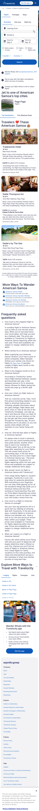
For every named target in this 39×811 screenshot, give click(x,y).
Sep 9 (9, 42)
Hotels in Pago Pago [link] (9, 594)
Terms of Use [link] (7, 747)
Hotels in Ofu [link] (6, 581)
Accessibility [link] (7, 754)
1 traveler (5, 56)
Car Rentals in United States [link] (11, 718)
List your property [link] (8, 677)
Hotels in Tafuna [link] (8, 598)
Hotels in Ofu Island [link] (9, 585)
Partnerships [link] (7, 681)
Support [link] (5, 767)
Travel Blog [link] (6, 732)
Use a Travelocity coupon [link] (11, 781)
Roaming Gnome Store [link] (10, 691)
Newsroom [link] (6, 684)
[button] (19, 566)
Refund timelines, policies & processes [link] (15, 777)
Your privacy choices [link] (9, 758)
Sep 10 (27, 42)
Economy (17, 56)
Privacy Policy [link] (7, 740)
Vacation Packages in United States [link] (14, 711)
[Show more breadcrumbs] (3, 8)
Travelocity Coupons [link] (9, 725)
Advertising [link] (6, 695)
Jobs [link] (4, 674)
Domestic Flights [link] (8, 714)
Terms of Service (22, 809)
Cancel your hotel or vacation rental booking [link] (16, 770)
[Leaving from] (19, 28)
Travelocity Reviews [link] (9, 721)
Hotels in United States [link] (10, 704)
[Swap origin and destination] (33, 31)
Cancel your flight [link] (8, 774)
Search (19, 62)
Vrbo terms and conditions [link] (11, 751)
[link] (19, 292)
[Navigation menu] (35, 3)
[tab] (6, 14)
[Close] (36, 790)
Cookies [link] (5, 744)
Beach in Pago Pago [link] (9, 589)
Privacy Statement (9, 809)
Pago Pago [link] (16, 363)
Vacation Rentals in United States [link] (13, 707)
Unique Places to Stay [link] (10, 728)
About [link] (5, 670)
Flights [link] (9, 8)
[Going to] (19, 35)
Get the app (19, 651)
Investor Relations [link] (8, 688)
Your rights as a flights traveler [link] (12, 784)
